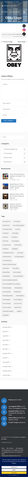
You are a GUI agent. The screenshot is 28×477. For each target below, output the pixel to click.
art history (5, 237)
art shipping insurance (8, 252)
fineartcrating (6, 272)
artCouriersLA (6, 225)
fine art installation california (10, 280)
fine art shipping (18, 299)
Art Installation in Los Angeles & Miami (12, 450)
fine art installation (18, 276)
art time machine (7, 256)
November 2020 (7, 371)
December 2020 (7, 366)
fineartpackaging (7, 288)
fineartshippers (20, 295)
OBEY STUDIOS (20, 34)
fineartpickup (17, 291)
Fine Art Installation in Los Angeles (11, 284)
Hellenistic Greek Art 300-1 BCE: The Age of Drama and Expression (17, 196)
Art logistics (14, 237)
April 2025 (5, 336)
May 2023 (5, 349)
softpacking (5, 315)
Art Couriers (17, 221)
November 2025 (7, 327)
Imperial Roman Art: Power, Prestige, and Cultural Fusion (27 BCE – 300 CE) (17, 186)
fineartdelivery (6, 276)
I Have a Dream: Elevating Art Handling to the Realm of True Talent (17, 176)
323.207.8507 (15, 2)
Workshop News (8, 162)
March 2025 (6, 340)
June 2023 (5, 344)
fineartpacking (18, 288)
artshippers (5, 249)
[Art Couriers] (10, 12)
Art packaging (15, 241)
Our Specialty (19, 448)
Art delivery (5, 233)
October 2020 (6, 375)
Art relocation (17, 245)
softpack (19, 311)
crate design (6, 268)
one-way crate (17, 303)
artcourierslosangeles (18, 225)
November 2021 (7, 353)
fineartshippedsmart (8, 295)
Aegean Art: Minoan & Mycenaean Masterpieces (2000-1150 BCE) (16, 206)
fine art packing (6, 291)
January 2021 (6, 362)
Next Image (21, 42)
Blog (3, 448)
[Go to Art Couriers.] (5, 21)
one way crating (7, 307)
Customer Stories (8, 157)
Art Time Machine (8, 153)
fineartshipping (6, 299)
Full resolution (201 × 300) (19, 36)
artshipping (15, 249)
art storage (20, 252)
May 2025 (5, 331)
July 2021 (5, 358)
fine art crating (16, 272)
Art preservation (7, 245)
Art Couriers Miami (7, 229)
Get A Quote (9, 448)
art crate (17, 229)
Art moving (5, 241)
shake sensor (17, 307)
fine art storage (6, 303)
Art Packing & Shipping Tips (10, 149)
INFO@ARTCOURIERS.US (11, 6)
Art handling (15, 233)
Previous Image (7, 42)
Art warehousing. (7, 260)
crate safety (16, 268)
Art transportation (19, 256)
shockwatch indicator (8, 311)
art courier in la (6, 221)
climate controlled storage (9, 264)
